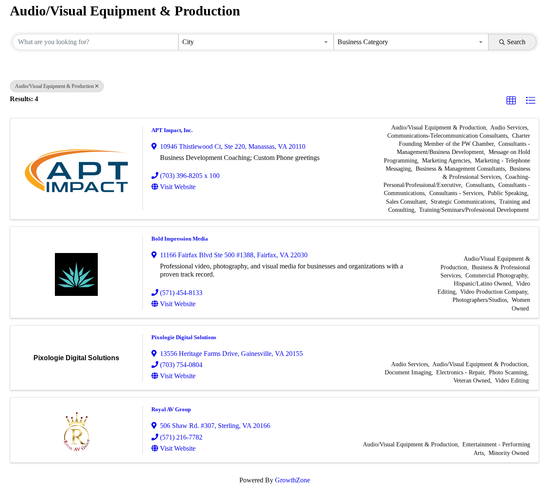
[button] (511, 100)
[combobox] (255, 42)
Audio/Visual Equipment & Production (54, 86)
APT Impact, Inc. (172, 130)
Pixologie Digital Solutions (183, 337)
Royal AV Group (171, 409)
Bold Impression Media (179, 238)
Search (516, 41)
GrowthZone (292, 480)
